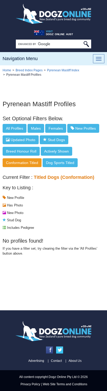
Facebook (49, 350)
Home (7, 70)
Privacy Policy (30, 384)
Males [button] (36, 128)
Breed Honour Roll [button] (21, 151)
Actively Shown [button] (56, 151)
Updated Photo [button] (22, 140)
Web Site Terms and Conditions (65, 384)
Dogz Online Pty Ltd (63, 377)
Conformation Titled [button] (22, 163)
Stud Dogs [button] (56, 140)
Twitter (59, 350)
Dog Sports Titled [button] (60, 163)
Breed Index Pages (29, 70)
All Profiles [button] (14, 128)
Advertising (36, 361)
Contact (56, 361)
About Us (75, 361)
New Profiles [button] (85, 128)
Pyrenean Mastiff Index (63, 70)
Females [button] (56, 128)
